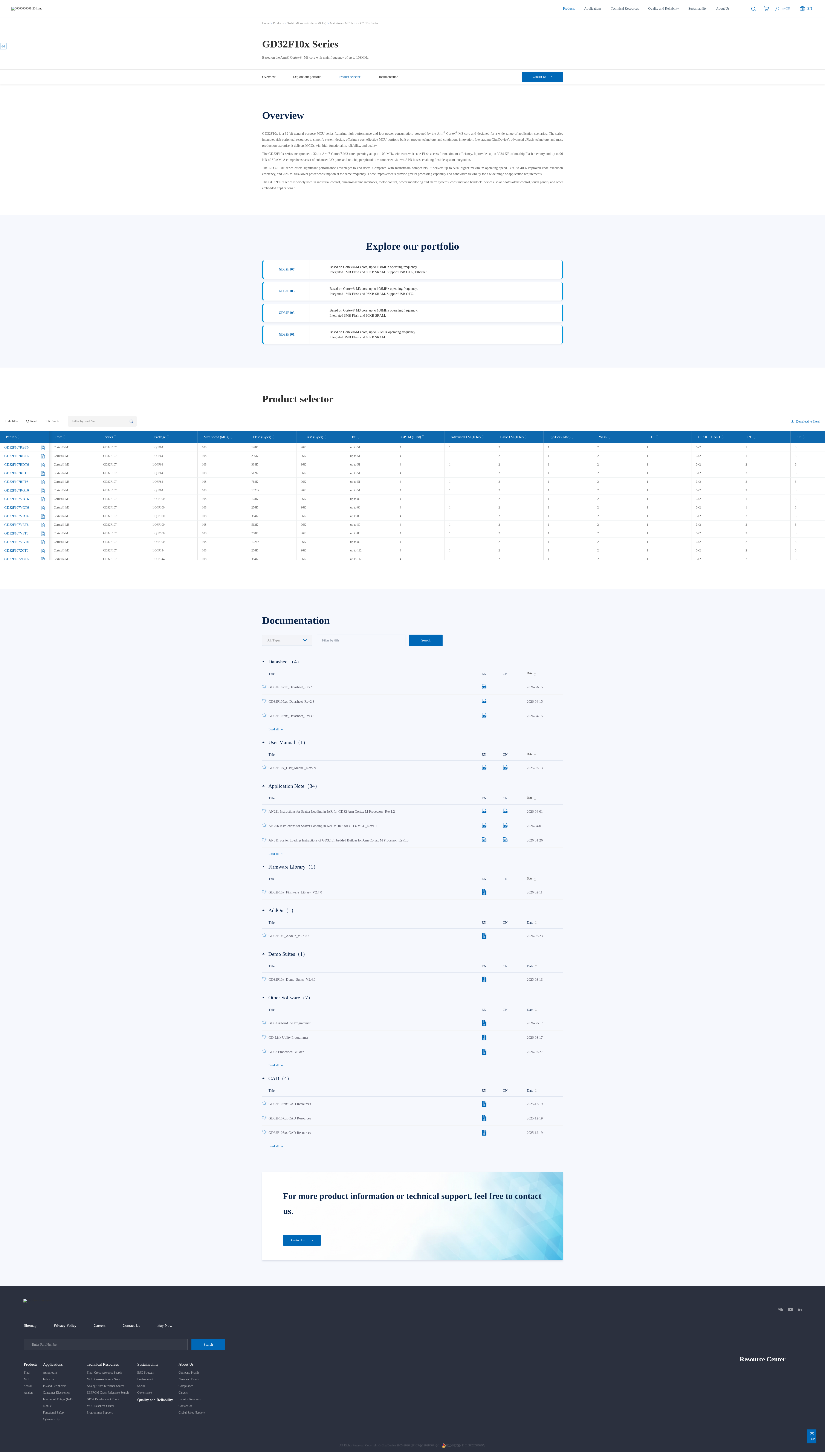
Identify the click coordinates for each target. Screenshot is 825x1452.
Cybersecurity (51, 1419)
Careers (99, 1325)
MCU (27, 1379)
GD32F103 (287, 313)
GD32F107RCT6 (16, 456)
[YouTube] (790, 1309)
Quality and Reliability (663, 8)
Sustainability (697, 8)
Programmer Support (100, 1412)
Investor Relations (189, 1399)
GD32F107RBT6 (16, 447)
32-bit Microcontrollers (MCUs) (306, 23)
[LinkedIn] (800, 1309)
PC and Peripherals (54, 1386)
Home (265, 23)
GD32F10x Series (367, 23)
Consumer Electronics (56, 1392)
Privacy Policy (65, 1325)
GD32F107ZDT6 (16, 559)
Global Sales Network (192, 1412)
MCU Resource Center (100, 1406)
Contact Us (131, 1325)
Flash (27, 1372)
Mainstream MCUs (341, 23)
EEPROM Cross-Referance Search (108, 1392)
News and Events (189, 1379)
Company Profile (189, 1372)
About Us (722, 8)
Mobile (47, 1406)
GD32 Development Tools (103, 1399)
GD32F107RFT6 (16, 482)
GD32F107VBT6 (16, 499)
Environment (145, 1379)
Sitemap (30, 1325)
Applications (592, 8)
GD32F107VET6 (16, 525)
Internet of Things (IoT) (58, 1399)
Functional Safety (53, 1412)
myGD (786, 8)
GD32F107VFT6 (16, 533)
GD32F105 (287, 291)
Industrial (49, 1379)
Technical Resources (625, 8)
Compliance (186, 1386)
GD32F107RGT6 (16, 490)
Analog (28, 1392)
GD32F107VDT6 (16, 516)
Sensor (28, 1386)
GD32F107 (287, 269)
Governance (144, 1392)
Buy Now (164, 1325)
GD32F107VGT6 (16, 542)
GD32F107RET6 (16, 473)
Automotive (50, 1372)
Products (569, 8)
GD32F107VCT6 (16, 507)
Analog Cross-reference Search (105, 1386)
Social (141, 1386)
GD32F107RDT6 (16, 464)
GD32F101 (287, 334)
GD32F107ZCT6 (16, 550)
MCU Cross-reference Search (104, 1379)
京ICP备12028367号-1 (425, 1445)
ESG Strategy (145, 1372)
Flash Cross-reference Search (104, 1372)
